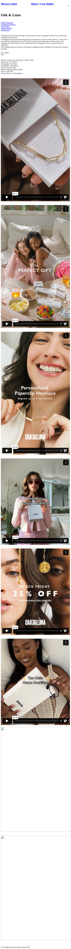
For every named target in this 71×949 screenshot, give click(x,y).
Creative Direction (7, 22)
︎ (69, 4)
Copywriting (5, 26)
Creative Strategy (6, 28)
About (34, 3)
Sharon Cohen (9, 3)
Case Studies (47, 3)
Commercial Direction (8, 24)
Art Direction (5, 30)
